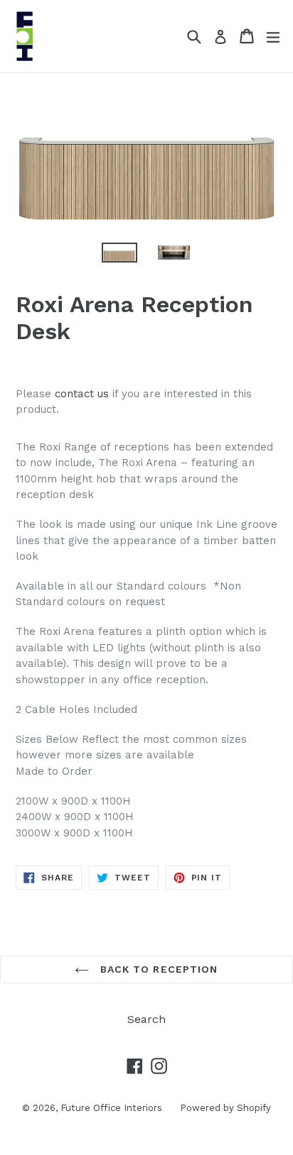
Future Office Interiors (111, 1107)
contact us (82, 393)
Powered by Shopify (225, 1107)
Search (146, 1019)
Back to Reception (157, 969)
